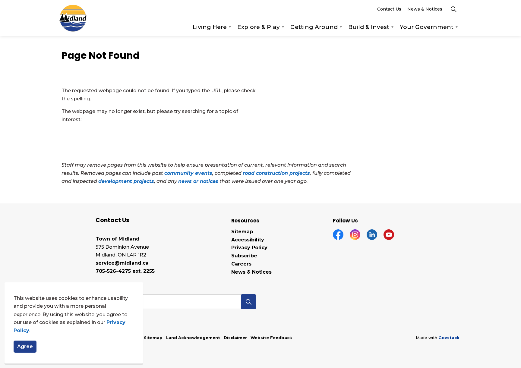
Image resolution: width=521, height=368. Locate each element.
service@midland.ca (122, 263)
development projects (126, 181)
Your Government (426, 27)
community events (188, 173)
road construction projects (276, 173)
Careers (241, 264)
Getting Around (314, 27)
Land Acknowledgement (193, 337)
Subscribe (244, 256)
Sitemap (242, 231)
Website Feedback (271, 337)
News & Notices (424, 9)
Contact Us (389, 9)
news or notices (198, 181)
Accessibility (247, 240)
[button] (248, 301)
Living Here (210, 27)
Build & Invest (368, 27)
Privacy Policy (249, 247)
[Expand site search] (453, 9)
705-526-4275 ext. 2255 (125, 271)
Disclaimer (235, 337)
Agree (25, 347)
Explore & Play (258, 27)
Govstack (448, 337)
